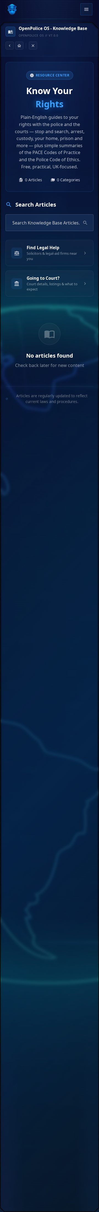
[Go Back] (10, 46)
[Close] (33, 46)
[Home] (19, 46)
